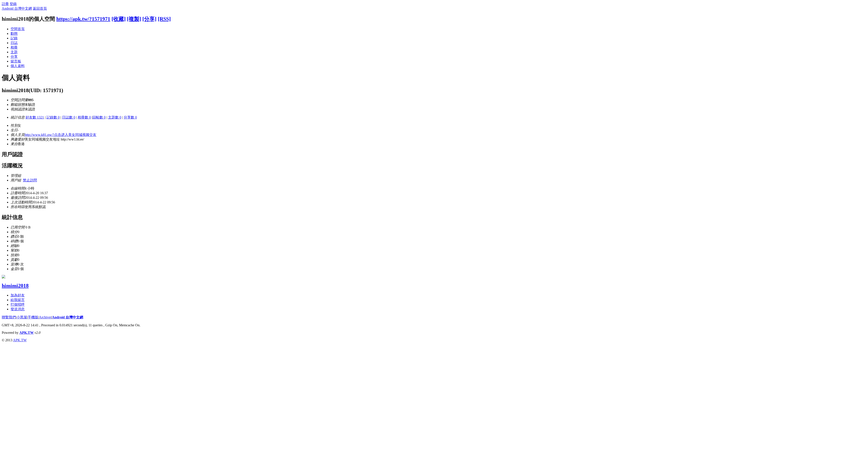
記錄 (14, 38)
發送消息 (18, 309)
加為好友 (18, 295)
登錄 (13, 4)
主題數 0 (114, 117)
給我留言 (18, 300)
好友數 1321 (35, 117)
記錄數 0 (53, 117)
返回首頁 (40, 8)
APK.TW (26, 332)
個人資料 (18, 66)
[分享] (149, 19)
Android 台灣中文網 (17, 8)
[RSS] (164, 19)
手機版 (33, 317)
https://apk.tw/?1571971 (83, 19)
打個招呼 (18, 304)
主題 (14, 52)
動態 (14, 33)
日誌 (14, 43)
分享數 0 (130, 117)
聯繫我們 (9, 317)
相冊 (14, 47)
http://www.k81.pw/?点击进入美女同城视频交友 (60, 135)
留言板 (16, 61)
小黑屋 (22, 317)
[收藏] (119, 19)
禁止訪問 (30, 180)
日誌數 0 (68, 117)
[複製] (134, 19)
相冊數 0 (84, 117)
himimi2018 (15, 286)
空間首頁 (18, 29)
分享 (14, 56)
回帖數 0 (99, 117)
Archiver (45, 317)
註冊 (5, 4)
